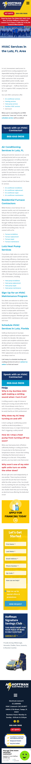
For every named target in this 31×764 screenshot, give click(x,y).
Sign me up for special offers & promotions (13, 594)
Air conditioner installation (13, 188)
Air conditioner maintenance (14, 195)
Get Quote (9, 13)
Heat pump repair (10, 286)
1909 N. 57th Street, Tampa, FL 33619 (16, 710)
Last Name (10, 551)
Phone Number (12, 566)
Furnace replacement (12, 237)
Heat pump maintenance (13, 288)
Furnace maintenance (12, 242)
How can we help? (12, 580)
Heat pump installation (12, 281)
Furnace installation (11, 234)
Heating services (10, 101)
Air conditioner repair (12, 193)
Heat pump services (11, 104)
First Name (10, 544)
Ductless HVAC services (12, 106)
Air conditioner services (12, 99)
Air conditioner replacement (14, 190)
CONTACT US (10, 635)
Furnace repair (9, 239)
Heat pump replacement (13, 283)
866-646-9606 (21, 13)
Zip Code (10, 573)
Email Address (12, 559)
